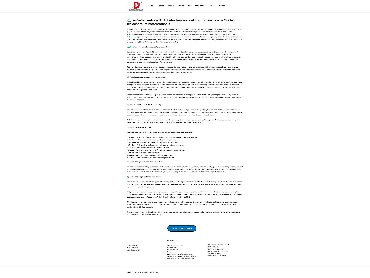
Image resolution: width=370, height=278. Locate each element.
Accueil (151, 6)
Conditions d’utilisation (134, 250)
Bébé (189, 6)
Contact (222, 6)
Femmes (161, 6)
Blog (212, 6)
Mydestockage (200, 6)
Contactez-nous (132, 245)
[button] (214, 6)
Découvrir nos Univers (182, 228)
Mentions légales (132, 247)
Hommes (171, 6)
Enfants (181, 6)
